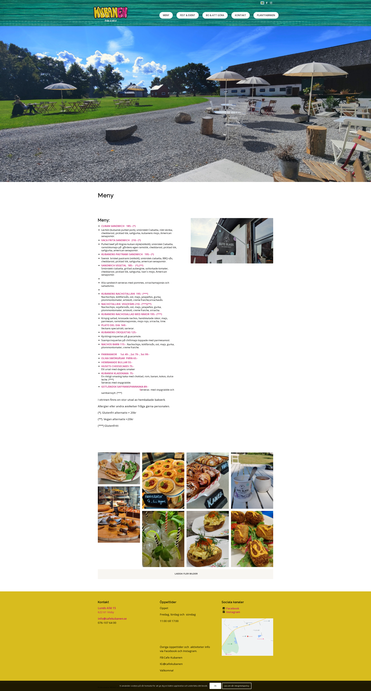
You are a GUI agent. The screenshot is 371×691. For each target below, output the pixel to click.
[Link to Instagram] (271, 3)
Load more (185, 574)
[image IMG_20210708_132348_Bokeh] (120, 469)
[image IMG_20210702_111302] (164, 481)
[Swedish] (262, 3)
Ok (215, 686)
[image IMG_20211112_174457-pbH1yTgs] (253, 540)
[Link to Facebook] (266, 3)
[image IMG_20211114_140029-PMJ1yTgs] (120, 515)
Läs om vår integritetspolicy (236, 686)
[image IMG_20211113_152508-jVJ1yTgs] (164, 540)
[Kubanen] (111, 13)
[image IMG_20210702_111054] (209, 481)
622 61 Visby (106, 612)
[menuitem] (261, 2)
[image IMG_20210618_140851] (253, 481)
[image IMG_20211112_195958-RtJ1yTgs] (209, 540)
